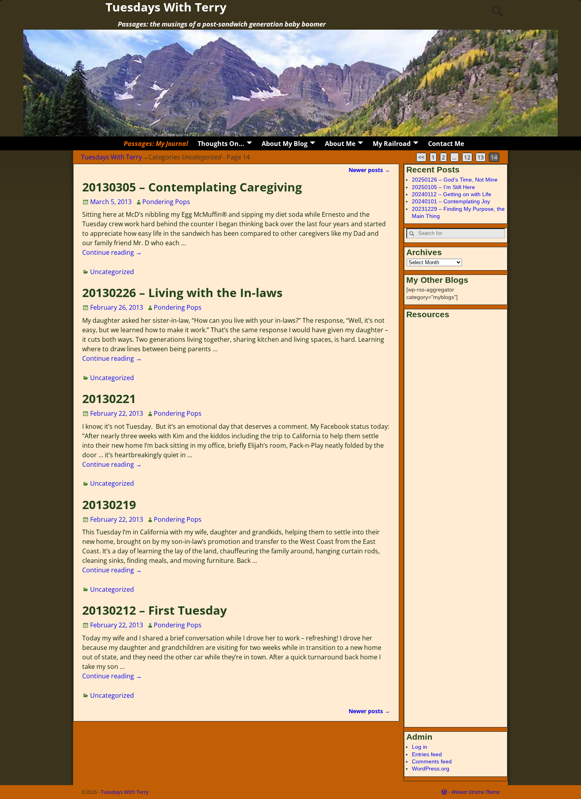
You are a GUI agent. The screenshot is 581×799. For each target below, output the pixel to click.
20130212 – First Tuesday (154, 610)
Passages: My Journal (156, 143)
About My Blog (284, 143)
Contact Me (446, 143)
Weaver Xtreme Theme (475, 791)
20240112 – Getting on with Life (451, 194)
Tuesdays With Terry (111, 157)
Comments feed (432, 761)
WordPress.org (430, 768)
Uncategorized (112, 271)
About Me (340, 143)
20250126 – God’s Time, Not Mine (455, 179)
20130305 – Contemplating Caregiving (192, 187)
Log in (419, 747)
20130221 (109, 398)
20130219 (109, 504)
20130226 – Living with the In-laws (182, 292)
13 (480, 157)
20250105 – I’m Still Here (443, 187)
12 (467, 157)
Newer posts (369, 170)
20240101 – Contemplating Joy (451, 201)
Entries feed (427, 754)
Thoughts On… (221, 143)
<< (421, 157)
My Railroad (392, 143)
